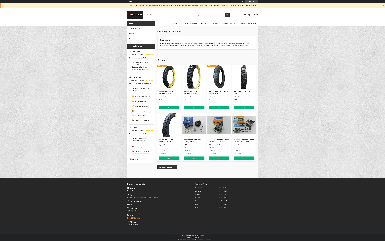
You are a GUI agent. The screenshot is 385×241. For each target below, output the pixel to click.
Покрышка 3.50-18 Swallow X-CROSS (166, 92)
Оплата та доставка (229, 23)
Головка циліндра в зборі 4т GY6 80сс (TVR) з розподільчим (219, 141)
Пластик (245, 45)
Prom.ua (202, 235)
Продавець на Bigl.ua (192, 237)
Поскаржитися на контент (187, 239)
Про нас (203, 23)
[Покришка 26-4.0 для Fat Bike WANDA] (219, 77)
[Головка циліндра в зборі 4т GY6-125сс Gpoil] (244, 125)
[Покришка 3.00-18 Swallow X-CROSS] (194, 77)
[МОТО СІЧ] (135, 15)
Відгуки (131, 39)
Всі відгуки (133, 159)
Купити (169, 107)
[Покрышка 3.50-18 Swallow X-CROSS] (169, 77)
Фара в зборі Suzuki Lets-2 (140, 69)
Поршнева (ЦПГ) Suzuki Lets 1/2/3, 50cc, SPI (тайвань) (193, 141)
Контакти (214, 23)
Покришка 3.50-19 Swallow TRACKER (166, 140)
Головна (175, 23)
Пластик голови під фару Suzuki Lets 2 (140, 63)
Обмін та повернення (248, 23)
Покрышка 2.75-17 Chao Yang (243, 92)
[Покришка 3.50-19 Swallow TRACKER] (169, 125)
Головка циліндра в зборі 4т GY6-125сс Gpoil (244, 140)
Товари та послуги (189, 23)
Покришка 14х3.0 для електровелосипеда (139, 139)
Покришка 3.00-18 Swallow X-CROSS (191, 92)
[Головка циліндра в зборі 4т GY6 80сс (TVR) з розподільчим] (219, 125)
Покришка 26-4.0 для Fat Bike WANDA (218, 92)
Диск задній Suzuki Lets (139, 67)
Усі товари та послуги (166, 167)
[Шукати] (227, 15)
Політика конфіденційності (203, 239)
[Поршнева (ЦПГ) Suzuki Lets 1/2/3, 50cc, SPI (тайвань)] (194, 125)
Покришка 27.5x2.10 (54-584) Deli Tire (141, 89)
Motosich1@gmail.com (134, 218)
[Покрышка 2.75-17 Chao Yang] (244, 77)
